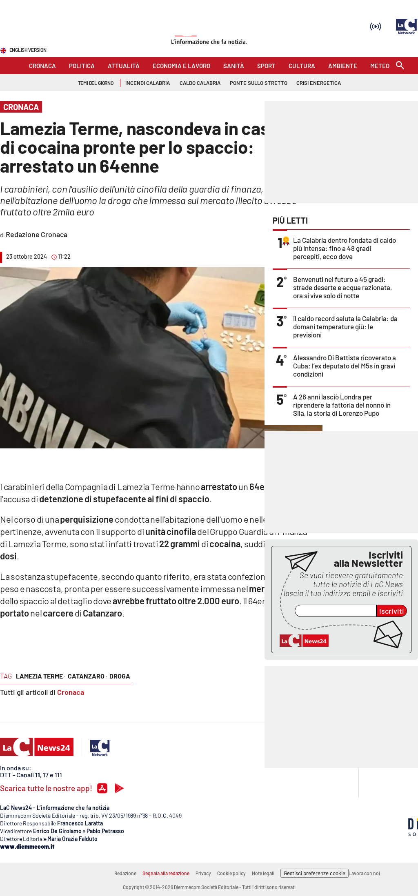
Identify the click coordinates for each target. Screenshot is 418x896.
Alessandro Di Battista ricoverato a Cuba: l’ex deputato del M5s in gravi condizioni (344, 365)
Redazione (125, 873)
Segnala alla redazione (165, 873)
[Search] (400, 66)
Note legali (263, 873)
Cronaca (70, 692)
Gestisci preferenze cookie (314, 873)
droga (119, 676)
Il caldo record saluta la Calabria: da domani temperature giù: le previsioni (345, 326)
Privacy (203, 873)
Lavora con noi (364, 873)
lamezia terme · (41, 676)
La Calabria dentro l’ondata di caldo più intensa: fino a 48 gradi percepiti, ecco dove (344, 248)
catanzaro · (87, 676)
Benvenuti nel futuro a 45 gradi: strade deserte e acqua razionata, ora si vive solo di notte (342, 287)
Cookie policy (231, 873)
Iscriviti (391, 610)
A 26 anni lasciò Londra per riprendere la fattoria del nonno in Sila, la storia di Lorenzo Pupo (342, 405)
